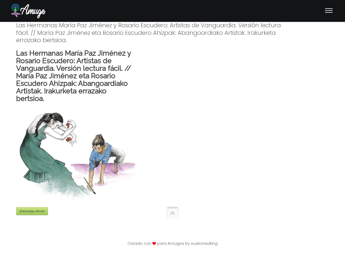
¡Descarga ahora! (32, 211)
